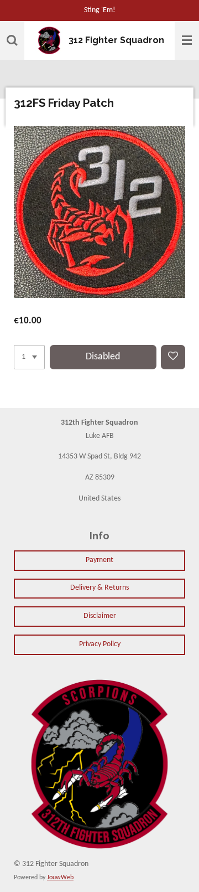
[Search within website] (12, 40)
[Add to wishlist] (173, 357)
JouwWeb (60, 877)
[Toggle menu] (187, 40)
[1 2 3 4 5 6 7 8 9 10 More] (29, 357)
